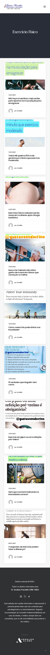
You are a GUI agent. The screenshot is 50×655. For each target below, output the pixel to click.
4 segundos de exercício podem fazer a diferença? (23, 548)
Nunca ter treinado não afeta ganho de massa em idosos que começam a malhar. (23, 272)
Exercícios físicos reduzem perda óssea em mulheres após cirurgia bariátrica (24, 215)
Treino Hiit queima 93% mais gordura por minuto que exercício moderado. (24, 158)
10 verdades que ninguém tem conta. (22, 383)
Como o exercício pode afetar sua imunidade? (24, 328)
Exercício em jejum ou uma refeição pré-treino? (24, 438)
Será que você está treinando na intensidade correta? (23, 493)
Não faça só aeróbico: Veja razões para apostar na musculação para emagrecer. (24, 101)
